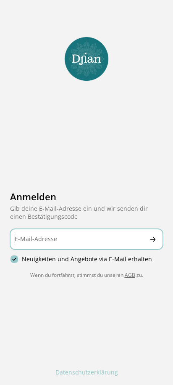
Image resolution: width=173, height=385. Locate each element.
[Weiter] (153, 239)
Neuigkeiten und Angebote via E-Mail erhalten (87, 259)
